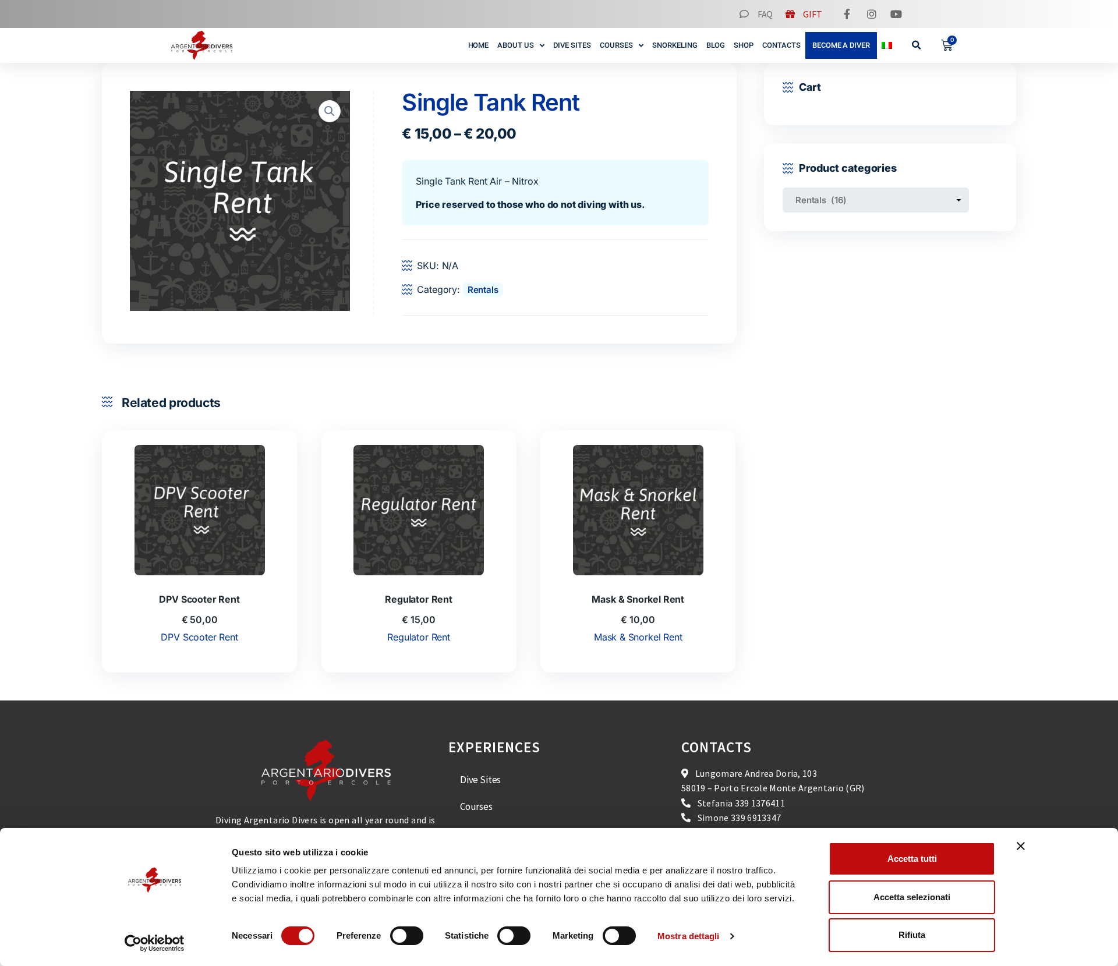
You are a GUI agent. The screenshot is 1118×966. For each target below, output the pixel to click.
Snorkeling (675, 45)
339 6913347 (756, 817)
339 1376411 (760, 803)
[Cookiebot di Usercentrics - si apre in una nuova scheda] (155, 943)
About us (515, 45)
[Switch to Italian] (887, 45)
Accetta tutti (912, 859)
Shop (743, 45)
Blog (716, 45)
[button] (917, 46)
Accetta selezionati (911, 897)
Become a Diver (841, 45)
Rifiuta (911, 935)
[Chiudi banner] (1021, 846)
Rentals (483, 289)
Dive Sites (572, 45)
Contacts (781, 45)
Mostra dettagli (688, 936)
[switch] (406, 935)
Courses (616, 45)
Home (478, 45)
